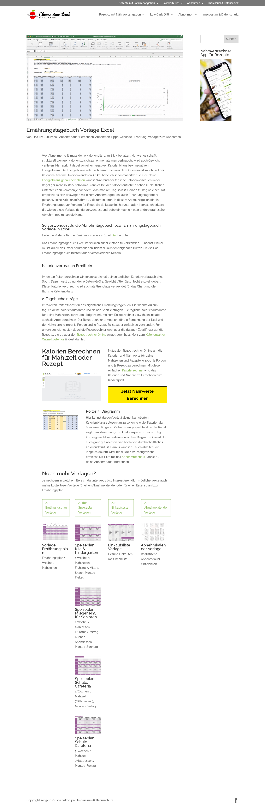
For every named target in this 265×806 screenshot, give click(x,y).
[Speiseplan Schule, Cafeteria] (88, 675)
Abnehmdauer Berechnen (76, 137)
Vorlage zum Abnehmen (164, 137)
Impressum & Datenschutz (223, 3)
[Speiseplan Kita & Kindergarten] (88, 541)
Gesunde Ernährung (133, 137)
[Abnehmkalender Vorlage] (154, 541)
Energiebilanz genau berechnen (63, 180)
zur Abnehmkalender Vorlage (156, 507)
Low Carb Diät (171, 3)
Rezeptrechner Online (91, 334)
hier (114, 235)
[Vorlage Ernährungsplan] (55, 541)
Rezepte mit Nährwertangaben (137, 3)
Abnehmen (193, 3)
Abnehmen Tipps (106, 137)
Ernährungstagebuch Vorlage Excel (70, 130)
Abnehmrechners (133, 457)
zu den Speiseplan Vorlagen (85, 507)
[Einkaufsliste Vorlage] (121, 541)
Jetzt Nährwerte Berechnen (137, 395)
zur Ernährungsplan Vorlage (56, 507)
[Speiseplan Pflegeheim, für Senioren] (88, 605)
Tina (35, 137)
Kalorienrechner (132, 370)
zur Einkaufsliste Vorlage (119, 507)
